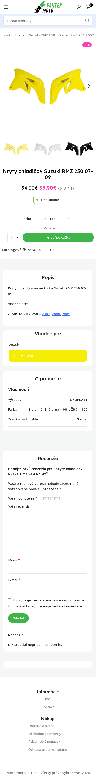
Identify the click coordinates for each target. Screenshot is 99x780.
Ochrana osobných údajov (47, 749)
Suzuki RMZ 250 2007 (76, 35)
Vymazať (49, 228)
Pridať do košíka (58, 237)
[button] (6, 86)
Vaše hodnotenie (23, 498)
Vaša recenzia (20, 506)
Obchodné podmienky (44, 734)
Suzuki (20, 35)
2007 (46, 314)
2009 (66, 314)
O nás (46, 699)
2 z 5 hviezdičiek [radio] (48, 498)
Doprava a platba (41, 726)
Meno (14, 560)
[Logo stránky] (48, 6)
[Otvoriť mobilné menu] (5, 7)
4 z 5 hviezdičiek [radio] (55, 498)
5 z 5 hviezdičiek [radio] (59, 498)
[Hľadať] (87, 21)
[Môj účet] (79, 7)
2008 (56, 314)
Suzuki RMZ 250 (42, 35)
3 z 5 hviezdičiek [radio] (51, 498)
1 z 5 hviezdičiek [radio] (44, 498)
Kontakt (48, 707)
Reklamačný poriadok (44, 742)
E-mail (14, 579)
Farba (26, 218)
